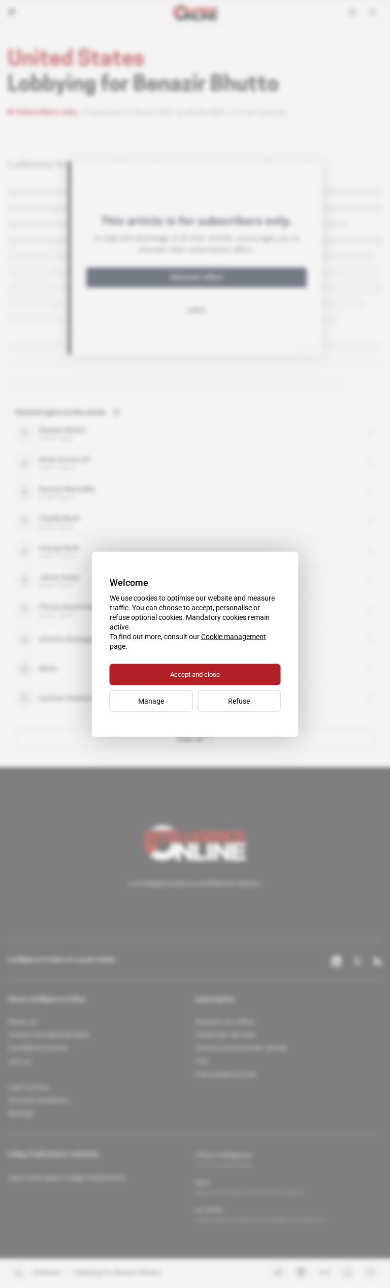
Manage (151, 701)
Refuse (239, 701)
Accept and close (195, 674)
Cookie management (233, 636)
